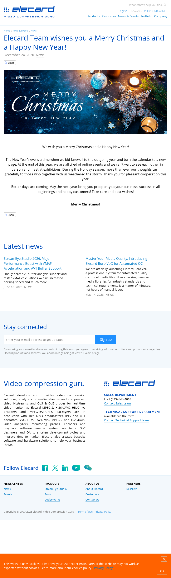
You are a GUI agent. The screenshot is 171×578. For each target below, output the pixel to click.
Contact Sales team (117, 403)
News (40, 55)
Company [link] (160, 16)
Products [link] (94, 16)
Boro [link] (48, 494)
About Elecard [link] (94, 489)
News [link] (33, 30)
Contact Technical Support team (126, 420)
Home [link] (7, 30)
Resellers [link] (131, 489)
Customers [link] (92, 494)
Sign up (106, 339)
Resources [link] (109, 16)
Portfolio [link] (146, 16)
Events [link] (8, 494)
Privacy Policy (102, 511)
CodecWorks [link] (52, 499)
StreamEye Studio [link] (56, 489)
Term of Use (85, 511)
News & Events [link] (128, 16)
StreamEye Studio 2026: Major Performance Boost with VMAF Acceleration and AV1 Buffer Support (33, 263)
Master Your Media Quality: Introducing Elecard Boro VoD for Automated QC (116, 261)
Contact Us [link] (92, 499)
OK (162, 571)
